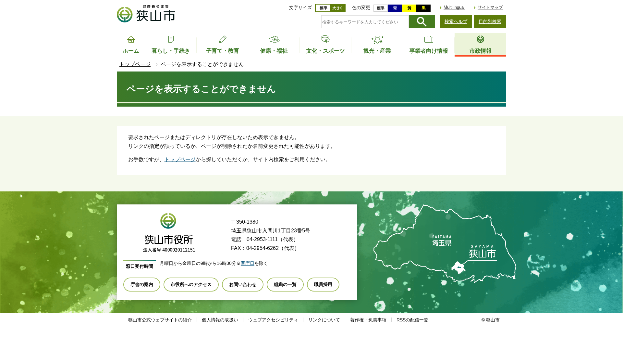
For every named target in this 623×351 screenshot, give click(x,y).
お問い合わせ (242, 284)
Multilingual (454, 7)
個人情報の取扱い (220, 320)
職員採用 (323, 284)
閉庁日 (247, 263)
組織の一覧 (285, 284)
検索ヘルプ (456, 21)
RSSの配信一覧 (412, 320)
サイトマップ (490, 7)
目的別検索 (490, 21)
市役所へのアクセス (191, 284)
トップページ (135, 64)
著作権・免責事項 (368, 320)
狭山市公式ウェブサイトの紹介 (160, 320)
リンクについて (324, 320)
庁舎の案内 (141, 284)
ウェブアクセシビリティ (273, 320)
